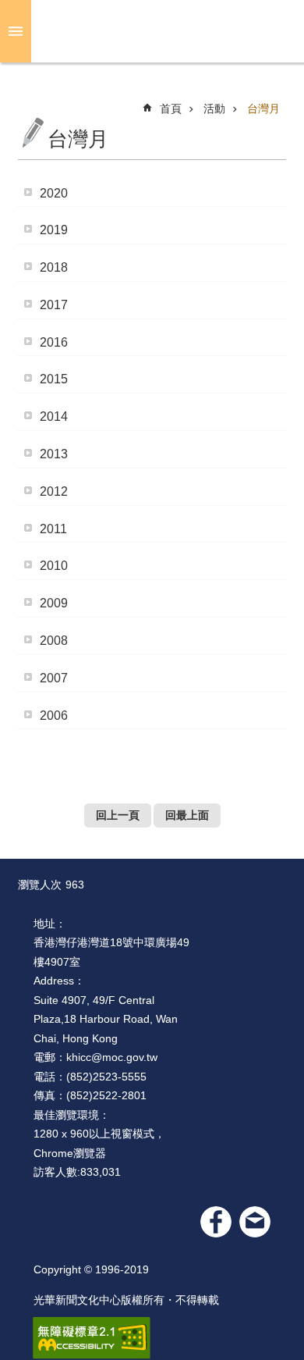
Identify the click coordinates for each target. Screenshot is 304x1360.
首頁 (171, 108)
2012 (54, 491)
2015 (54, 379)
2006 (54, 714)
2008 (54, 640)
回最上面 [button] (187, 815)
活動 (214, 108)
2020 (54, 192)
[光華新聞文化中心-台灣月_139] (254, 1221)
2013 (54, 454)
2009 (54, 603)
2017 (54, 305)
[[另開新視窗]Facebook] (216, 1221)
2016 (54, 341)
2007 (54, 678)
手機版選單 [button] (15, 31)
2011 (53, 528)
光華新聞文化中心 (164, 31)
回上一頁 (118, 815)
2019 (54, 230)
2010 (54, 565)
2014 (54, 416)
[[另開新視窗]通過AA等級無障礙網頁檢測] (91, 1338)
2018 (54, 267)
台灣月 (263, 108)
